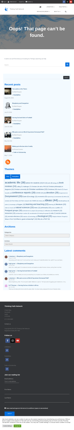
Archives (7, 241)
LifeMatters (50, 7)
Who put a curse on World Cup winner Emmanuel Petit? (33, 278)
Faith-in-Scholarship (43, 11)
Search (66, 77)
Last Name (8, 398)
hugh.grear (12, 263)
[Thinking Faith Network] (14, 9)
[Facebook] (64, 1)
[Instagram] (67, 1)
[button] (54, 7)
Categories (8, 232)
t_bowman (12, 256)
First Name (8, 389)
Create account (13, 1)
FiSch (7, 176)
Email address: (9, 378)
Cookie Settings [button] (7, 426)
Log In (4, 1)
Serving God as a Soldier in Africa (28, 285)
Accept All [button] (17, 426)
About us (57, 11)
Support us (21, 1)
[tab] (8, 176)
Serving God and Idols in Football (27, 271)
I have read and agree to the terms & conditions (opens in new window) (27, 408)
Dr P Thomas (12, 285)
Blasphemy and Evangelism (25, 256)
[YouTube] (70, 1)
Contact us (30, 1)
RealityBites (62, 7)
